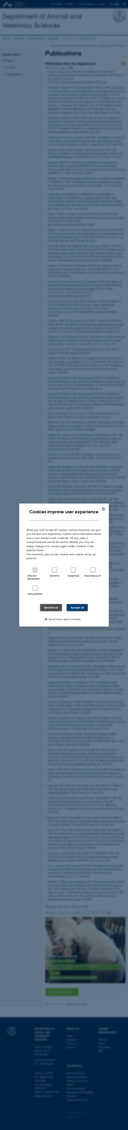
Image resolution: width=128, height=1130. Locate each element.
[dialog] (64, 565)
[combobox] (103, 509)
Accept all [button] (77, 607)
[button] (64, 619)
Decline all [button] (51, 607)
